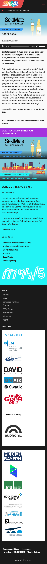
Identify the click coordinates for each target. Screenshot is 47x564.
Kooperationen (8, 313)
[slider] (42, 46)
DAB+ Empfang (8, 309)
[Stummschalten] (37, 46)
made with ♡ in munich (23, 560)
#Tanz (42, 121)
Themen (6, 295)
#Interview (10, 121)
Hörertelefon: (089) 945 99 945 (14, 552)
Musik (5, 298)
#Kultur (17, 121)
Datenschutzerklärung (11, 549)
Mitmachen (7, 316)
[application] (23, 46)
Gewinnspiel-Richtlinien (11, 302)
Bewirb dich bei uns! (9, 230)
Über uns (6, 306)
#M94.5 (23, 121)
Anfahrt (5, 320)
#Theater (5, 124)
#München (30, 121)
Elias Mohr (14, 41)
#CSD (4, 121)
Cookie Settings (34, 552)
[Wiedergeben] (3, 46)
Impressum (27, 549)
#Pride (36, 121)
